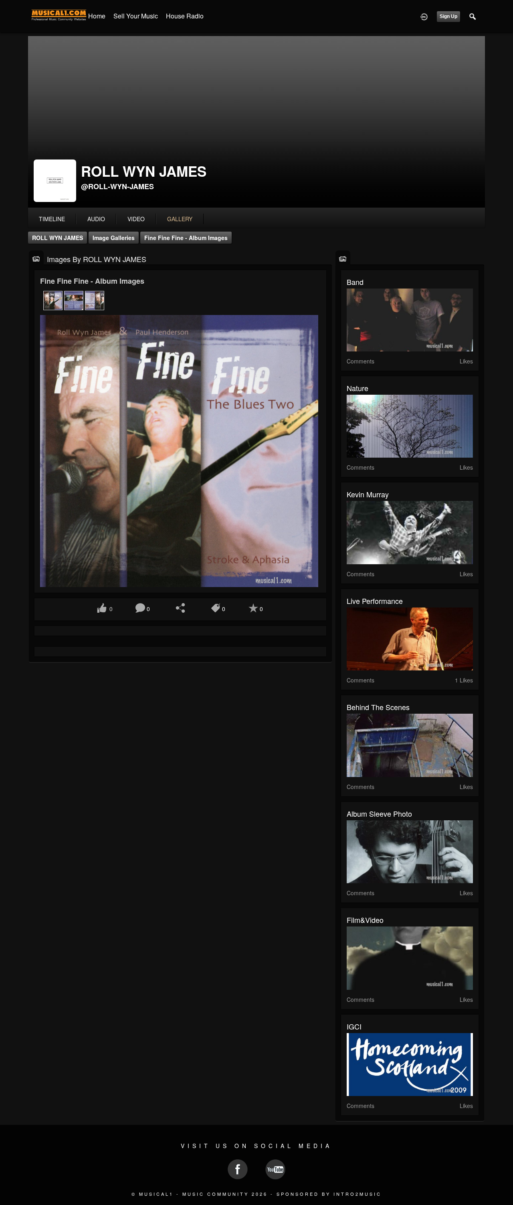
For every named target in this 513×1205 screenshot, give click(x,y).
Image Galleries (114, 238)
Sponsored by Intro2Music (329, 1194)
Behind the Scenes (378, 707)
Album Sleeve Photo (379, 813)
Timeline (52, 219)
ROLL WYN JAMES (57, 238)
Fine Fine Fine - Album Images (186, 238)
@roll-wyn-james (117, 186)
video (136, 219)
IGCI (354, 1026)
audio (96, 219)
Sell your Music (135, 15)
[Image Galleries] (36, 258)
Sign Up (448, 16)
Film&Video (365, 919)
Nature (357, 388)
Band (355, 282)
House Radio (185, 15)
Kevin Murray (368, 494)
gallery (179, 219)
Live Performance (375, 600)
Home (96, 15)
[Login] (424, 16)
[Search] (473, 16)
